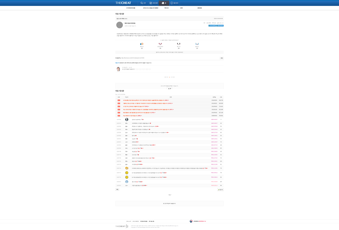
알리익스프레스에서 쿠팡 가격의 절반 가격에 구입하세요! (169, 52)
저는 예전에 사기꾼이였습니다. (132, 115)
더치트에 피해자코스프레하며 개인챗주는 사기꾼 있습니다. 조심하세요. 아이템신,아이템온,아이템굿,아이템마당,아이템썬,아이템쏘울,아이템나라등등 (168, 168)
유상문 (134, 151)
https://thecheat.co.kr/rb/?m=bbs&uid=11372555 (132, 58)
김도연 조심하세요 (136, 119)
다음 (169, 194)
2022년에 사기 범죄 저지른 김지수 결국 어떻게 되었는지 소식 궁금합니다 (149, 132)
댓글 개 (117, 62)
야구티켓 (134, 154)
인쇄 (215, 22)
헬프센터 (174, 3)
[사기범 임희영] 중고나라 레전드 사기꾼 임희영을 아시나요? (147, 172)
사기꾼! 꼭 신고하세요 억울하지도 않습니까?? (135, 106)
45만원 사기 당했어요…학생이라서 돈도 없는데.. (144, 126)
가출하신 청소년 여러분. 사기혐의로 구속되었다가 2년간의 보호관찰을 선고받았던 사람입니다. (147, 103)
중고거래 (135, 181)
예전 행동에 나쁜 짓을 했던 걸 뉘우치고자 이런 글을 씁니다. (138, 112)
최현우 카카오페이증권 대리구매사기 (141, 158)
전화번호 (134, 142)
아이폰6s (135, 164)
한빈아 (134, 161)
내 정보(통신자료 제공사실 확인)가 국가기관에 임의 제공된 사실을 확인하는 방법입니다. (145, 100)
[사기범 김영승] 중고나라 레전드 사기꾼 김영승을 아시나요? (147, 177)
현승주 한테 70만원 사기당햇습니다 (140, 129)
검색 (143, 3)
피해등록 (153, 3)
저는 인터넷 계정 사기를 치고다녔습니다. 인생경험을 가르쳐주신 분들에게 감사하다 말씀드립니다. (148, 109)
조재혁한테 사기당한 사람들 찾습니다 (141, 123)
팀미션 (133, 135)
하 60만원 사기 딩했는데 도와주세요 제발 (142, 145)
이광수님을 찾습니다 (137, 185)
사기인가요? (135, 148)
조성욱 (133, 138)
